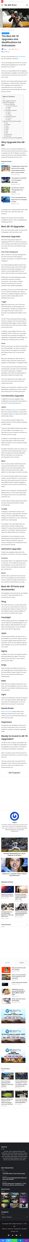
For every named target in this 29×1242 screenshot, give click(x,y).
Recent (22, 962)
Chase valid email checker (19, 982)
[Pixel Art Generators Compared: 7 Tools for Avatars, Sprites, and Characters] (21, 1076)
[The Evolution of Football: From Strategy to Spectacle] (5, 180)
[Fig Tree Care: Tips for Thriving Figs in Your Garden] (5, 190)
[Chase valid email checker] (6, 985)
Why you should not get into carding (19, 968)
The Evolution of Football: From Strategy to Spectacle (18, 180)
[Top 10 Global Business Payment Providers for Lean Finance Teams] (5, 1205)
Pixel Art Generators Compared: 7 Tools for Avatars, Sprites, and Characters (21, 1083)
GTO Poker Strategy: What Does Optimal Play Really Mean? (21, 1100)
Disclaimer (24, 1228)
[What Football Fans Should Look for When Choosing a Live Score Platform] (7, 1094)
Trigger (9, 107)
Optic (7, 126)
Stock (9, 108)
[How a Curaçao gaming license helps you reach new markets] (7, 1076)
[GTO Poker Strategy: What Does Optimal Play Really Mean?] (21, 1094)
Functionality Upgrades (11, 110)
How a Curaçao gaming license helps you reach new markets (7, 1083)
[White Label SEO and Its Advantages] (6, 1001)
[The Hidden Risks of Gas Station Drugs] (5, 1195)
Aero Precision (7, 711)
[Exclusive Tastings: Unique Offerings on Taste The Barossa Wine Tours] (21, 889)
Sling (7, 122)
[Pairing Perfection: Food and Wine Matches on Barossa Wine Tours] (7, 906)
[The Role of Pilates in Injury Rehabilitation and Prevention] (21, 906)
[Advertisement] (14, 793)
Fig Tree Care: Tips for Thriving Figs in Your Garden (17, 190)
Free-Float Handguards (12, 106)
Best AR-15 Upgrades (8, 102)
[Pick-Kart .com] (10, 5)
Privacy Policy (17, 1228)
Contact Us (10, 1228)
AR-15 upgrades (15, 773)
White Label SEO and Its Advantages (19, 999)
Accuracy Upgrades (10, 104)
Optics (9, 112)
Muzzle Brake (9, 134)
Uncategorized (10, 30)
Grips (7, 129)
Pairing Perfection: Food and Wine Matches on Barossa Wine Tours (7, 914)
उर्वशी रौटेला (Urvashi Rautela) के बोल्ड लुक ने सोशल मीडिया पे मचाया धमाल (18, 992)
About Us (4, 1228)
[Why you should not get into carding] (6, 970)
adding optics (15, 409)
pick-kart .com (14, 1231)
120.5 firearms (21, 56)
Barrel (9, 119)
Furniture (10, 118)
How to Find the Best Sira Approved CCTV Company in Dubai (19, 199)
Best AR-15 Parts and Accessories (12, 121)
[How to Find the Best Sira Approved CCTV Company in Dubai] (5, 199)
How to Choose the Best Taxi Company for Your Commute (19, 976)
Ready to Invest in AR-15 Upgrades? (12, 137)
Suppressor (8, 136)
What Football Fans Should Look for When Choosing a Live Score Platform (7, 1101)
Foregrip (10, 115)
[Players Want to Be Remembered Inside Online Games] (23, 1200)
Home (4, 30)
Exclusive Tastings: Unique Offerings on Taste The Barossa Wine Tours (21, 897)
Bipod (9, 113)
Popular (7, 962)
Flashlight (8, 124)
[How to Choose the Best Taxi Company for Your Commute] (6, 977)
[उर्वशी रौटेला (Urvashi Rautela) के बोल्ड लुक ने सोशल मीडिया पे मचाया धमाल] (6, 992)
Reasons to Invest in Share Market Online (7, 895)
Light (7, 132)
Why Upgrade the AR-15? (9, 101)
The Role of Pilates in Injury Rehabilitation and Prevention (21, 913)
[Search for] (27, 5)
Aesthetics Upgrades (11, 116)
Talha (5, 49)
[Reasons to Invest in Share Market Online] (7, 889)
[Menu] (2, 5)
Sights (7, 127)
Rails (7, 131)
